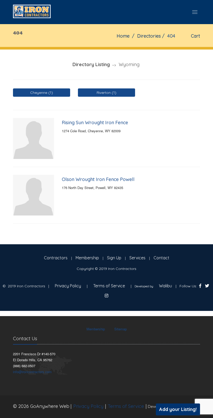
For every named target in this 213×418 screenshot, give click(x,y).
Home (123, 36)
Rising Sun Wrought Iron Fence (95, 123)
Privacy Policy (68, 285)
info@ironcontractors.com (32, 371)
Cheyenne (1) (41, 92)
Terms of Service (109, 285)
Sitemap (120, 328)
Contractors (56, 257)
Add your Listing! (178, 409)
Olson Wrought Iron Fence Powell (98, 179)
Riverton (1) (106, 92)
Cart (195, 36)
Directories (149, 36)
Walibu (165, 285)
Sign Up (114, 257)
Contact (161, 257)
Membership (87, 257)
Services (137, 257)
